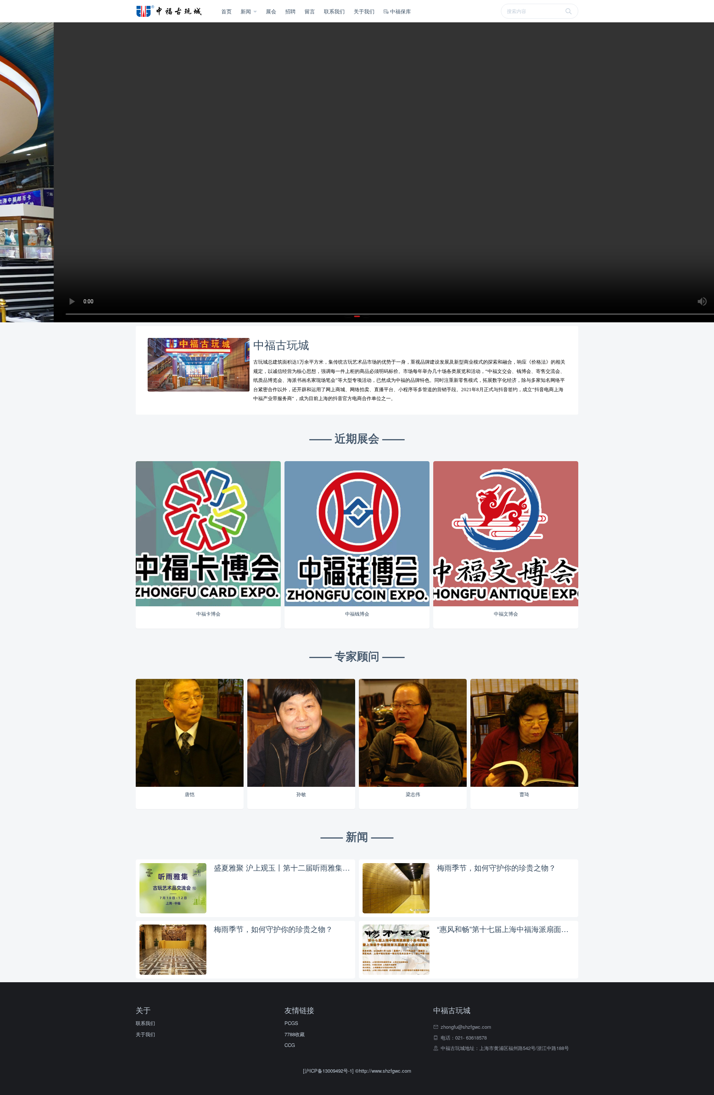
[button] (348, 316)
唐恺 (189, 794)
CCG (289, 1044)
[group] (357, 172)
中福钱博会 (357, 613)
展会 (271, 11)
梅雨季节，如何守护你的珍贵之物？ (496, 867)
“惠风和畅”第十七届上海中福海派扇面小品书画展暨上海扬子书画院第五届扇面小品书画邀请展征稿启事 (506, 929)
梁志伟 (413, 794)
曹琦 (524, 794)
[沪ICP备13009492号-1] (329, 1070)
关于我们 (364, 11)
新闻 (247, 11)
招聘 (290, 11)
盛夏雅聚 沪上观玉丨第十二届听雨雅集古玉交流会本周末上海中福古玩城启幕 (282, 867)
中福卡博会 (208, 613)
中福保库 (400, 11)
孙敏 (301, 794)
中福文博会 (506, 613)
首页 (226, 11)
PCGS (291, 1023)
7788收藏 (294, 1034)
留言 (310, 11)
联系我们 (334, 11)
